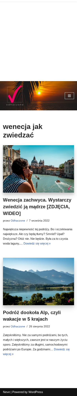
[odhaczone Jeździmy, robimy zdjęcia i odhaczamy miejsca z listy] (15, 96)
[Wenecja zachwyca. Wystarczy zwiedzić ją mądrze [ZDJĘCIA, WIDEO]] (38, 169)
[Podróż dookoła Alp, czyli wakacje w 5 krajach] (38, 281)
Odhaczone (18, 220)
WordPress (35, 392)
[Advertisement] (38, 40)
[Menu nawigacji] (69, 95)
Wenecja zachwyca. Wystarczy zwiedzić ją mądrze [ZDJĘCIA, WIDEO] (37, 206)
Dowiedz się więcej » (37, 243)
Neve (6, 392)
